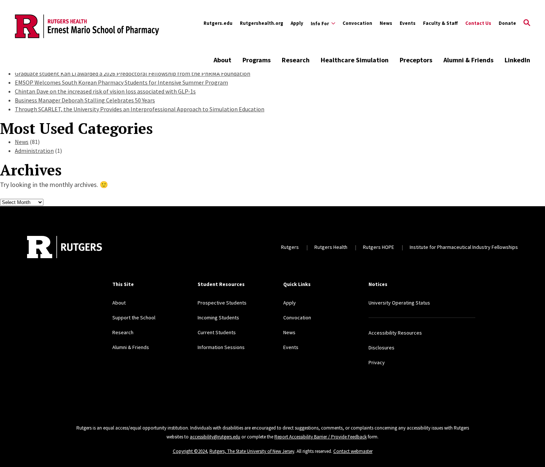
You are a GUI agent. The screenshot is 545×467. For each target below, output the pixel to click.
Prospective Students (222, 302)
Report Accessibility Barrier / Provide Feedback (320, 437)
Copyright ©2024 (190, 451)
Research (296, 60)
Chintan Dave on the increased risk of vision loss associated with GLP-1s (105, 91)
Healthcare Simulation (355, 60)
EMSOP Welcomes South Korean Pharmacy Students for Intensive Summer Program (121, 82)
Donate (507, 23)
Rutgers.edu (218, 23)
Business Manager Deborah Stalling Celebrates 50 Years (85, 100)
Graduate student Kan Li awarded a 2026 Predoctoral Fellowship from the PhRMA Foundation (132, 73)
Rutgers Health (330, 247)
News (386, 23)
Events (408, 23)
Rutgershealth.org (261, 23)
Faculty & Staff (440, 23)
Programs (256, 60)
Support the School (133, 317)
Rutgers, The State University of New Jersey (251, 451)
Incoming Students (218, 317)
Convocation (357, 23)
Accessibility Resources (395, 332)
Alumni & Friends (468, 60)
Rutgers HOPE (378, 247)
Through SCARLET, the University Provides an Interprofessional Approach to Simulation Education (139, 109)
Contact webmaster (353, 451)
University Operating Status (399, 302)
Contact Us (478, 23)
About (222, 60)
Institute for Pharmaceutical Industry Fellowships (464, 247)
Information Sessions (221, 347)
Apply (297, 23)
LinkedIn (517, 60)
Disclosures (381, 347)
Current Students (217, 332)
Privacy (377, 362)
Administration (34, 150)
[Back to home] (64, 247)
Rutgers (290, 247)
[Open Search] (526, 23)
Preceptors (416, 60)
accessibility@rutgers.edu (215, 437)
